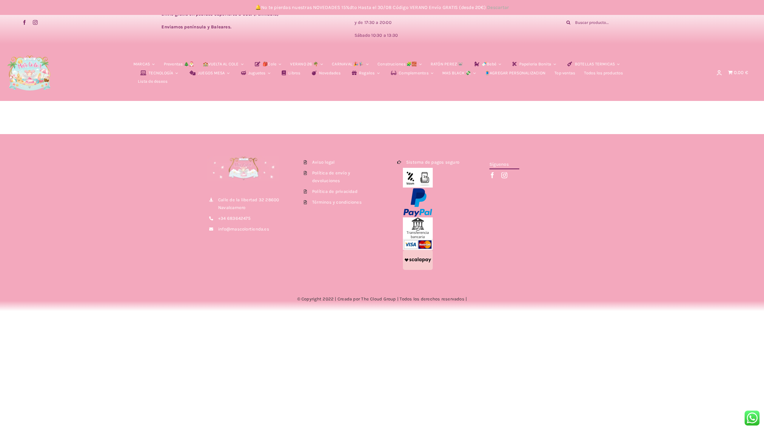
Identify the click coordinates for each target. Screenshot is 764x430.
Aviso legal (323, 162)
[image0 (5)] (29, 50)
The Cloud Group (378, 299)
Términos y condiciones (337, 202)
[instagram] (35, 22)
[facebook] (24, 22)
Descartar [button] (498, 7)
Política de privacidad (335, 191)
